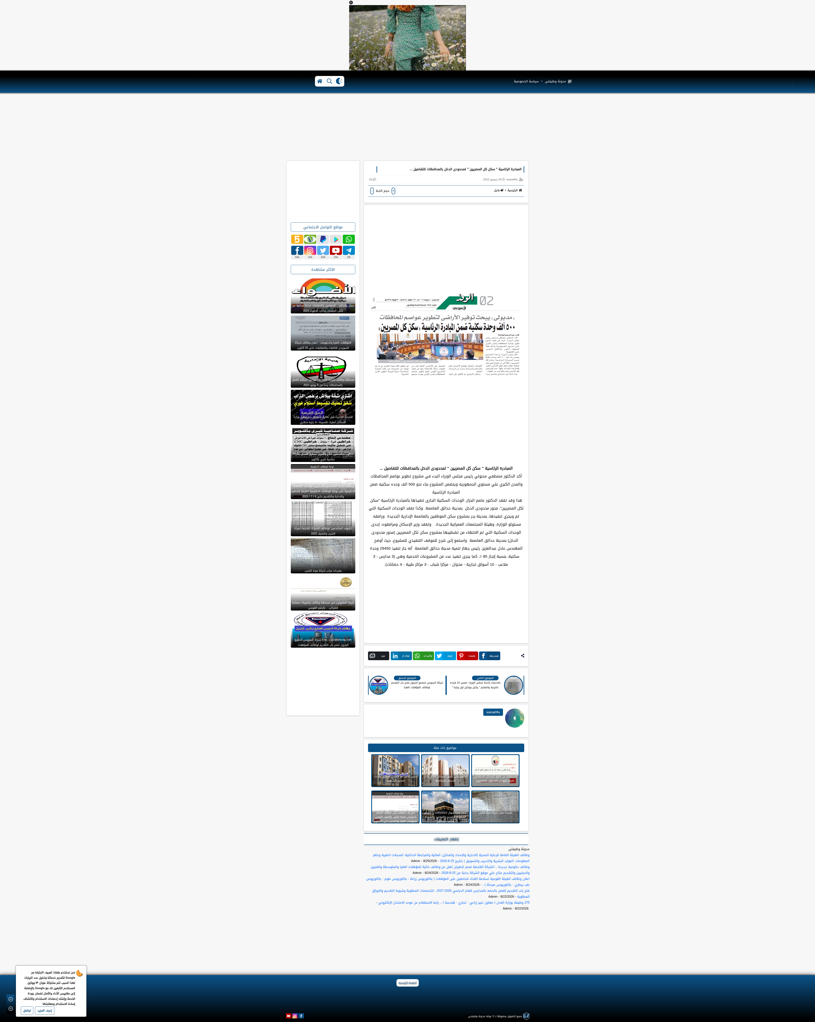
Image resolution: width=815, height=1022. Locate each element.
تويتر (450, 656)
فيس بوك (494, 656)
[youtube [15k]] (336, 250)
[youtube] (288, 1015)
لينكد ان (405, 656)
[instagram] (295, 1015)
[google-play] (336, 239)
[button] (351, 2)
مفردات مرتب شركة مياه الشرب (323, 570)
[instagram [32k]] (310, 250)
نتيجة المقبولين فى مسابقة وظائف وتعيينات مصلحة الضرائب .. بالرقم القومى (323, 605)
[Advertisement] (407, 127)
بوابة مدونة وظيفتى (479, 1016)
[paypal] (323, 239)
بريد (383, 656)
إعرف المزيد (44, 1011)
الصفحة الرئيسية (408, 983)
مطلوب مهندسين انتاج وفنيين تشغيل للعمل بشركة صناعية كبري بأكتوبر (323, 456)
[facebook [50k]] (297, 250)
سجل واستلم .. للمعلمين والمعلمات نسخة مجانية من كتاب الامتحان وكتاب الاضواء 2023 (323, 308)
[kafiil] (310, 239)
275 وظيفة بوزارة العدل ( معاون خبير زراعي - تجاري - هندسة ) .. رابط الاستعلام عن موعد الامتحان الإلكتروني (454, 902)
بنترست (472, 656)
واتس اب (428, 656)
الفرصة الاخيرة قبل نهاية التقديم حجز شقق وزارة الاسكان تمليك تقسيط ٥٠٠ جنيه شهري (323, 419)
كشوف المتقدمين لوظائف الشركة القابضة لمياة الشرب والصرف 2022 (323, 531)
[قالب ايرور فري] (526, 1016)
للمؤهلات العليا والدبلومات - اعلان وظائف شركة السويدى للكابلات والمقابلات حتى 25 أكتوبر (323, 345)
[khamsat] (297, 239)
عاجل (497, 190)
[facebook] (301, 1015)
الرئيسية (512, 190)
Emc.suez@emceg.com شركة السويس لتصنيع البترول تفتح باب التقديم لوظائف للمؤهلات (323, 642)
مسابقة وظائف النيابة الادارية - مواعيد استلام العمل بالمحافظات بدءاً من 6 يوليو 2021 (323, 382)
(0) (370, 179)
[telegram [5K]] (349, 250)
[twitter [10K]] (323, 250)
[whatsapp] (349, 239)
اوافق (27, 1011)
